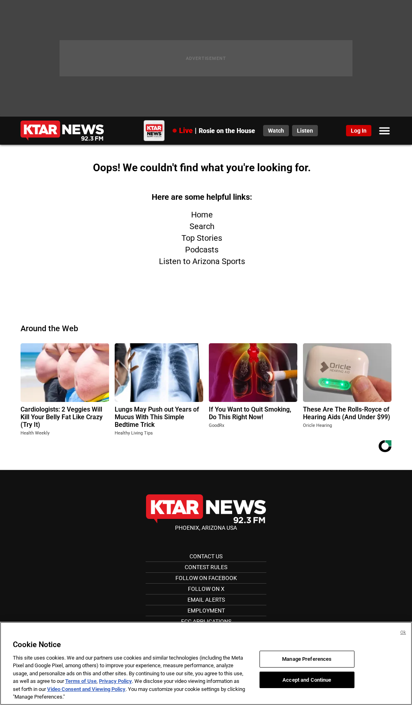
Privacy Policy (115, 681)
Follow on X (206, 589)
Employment (206, 610)
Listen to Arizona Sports (202, 261)
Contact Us (206, 556)
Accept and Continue (306, 679)
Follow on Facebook (206, 578)
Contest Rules (206, 567)
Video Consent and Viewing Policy (86, 689)
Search (202, 226)
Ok (403, 632)
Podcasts (201, 249)
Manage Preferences (307, 659)
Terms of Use (81, 681)
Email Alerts (206, 599)
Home (202, 214)
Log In (359, 130)
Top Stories (201, 238)
